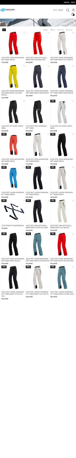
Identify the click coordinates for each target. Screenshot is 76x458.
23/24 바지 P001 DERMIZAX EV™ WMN (36, 127)
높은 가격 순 (69, 30)
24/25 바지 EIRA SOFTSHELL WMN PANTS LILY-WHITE (61, 226)
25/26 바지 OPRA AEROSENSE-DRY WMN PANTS (13, 58)
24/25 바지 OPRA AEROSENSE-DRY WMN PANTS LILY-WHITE (61, 58)
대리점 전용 (66, 2)
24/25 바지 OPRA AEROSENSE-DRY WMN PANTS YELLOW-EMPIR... (13, 93)
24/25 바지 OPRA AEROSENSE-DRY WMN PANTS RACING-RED (62, 259)
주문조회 (73, 2)
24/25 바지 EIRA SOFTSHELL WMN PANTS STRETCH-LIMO (37, 226)
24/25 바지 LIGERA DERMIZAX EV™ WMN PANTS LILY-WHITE (37, 293)
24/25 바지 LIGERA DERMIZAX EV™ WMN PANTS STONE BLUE (62, 293)
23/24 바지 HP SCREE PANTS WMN (12, 127)
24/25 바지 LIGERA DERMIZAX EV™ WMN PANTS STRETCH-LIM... (12, 294)
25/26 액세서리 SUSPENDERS (12, 225)
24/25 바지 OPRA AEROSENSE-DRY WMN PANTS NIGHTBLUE (37, 92)
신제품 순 (45, 30)
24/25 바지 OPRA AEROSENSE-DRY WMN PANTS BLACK (13, 259)
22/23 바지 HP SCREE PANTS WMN (61, 127)
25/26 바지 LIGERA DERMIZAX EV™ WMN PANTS (12, 193)
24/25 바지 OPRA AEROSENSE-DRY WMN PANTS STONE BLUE (38, 259)
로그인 (55, 10)
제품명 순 (52, 30)
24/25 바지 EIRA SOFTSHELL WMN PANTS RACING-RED (36, 58)
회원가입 (60, 10)
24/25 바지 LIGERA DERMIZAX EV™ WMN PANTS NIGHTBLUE (61, 92)
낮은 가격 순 (60, 30)
